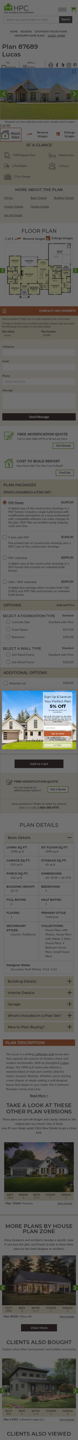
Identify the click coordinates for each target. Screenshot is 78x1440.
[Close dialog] (73, 693)
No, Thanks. (57, 745)
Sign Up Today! (57, 733)
